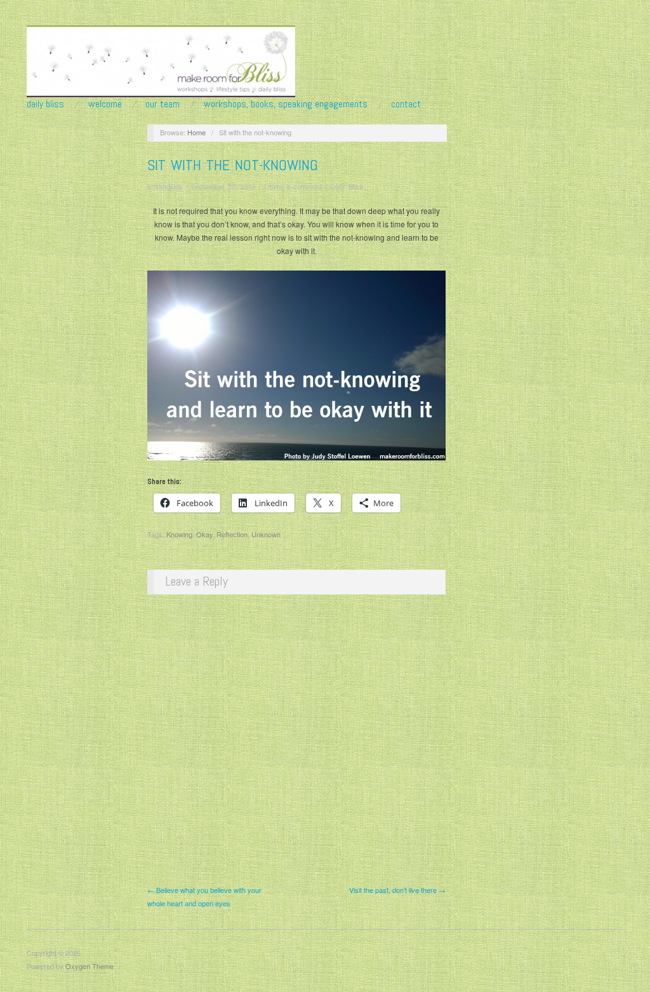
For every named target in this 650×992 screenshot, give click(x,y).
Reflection (232, 534)
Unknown (266, 534)
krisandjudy (165, 186)
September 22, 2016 (223, 186)
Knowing (179, 534)
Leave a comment (293, 186)
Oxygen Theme (89, 966)
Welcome (105, 104)
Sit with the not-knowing (232, 165)
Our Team (162, 104)
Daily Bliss (45, 104)
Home (196, 132)
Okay (204, 534)
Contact (406, 104)
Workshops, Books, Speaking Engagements (286, 104)
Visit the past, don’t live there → (397, 890)
